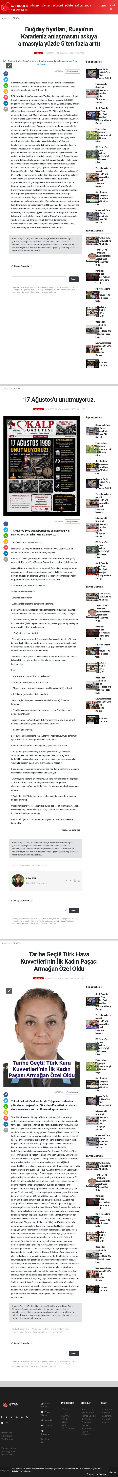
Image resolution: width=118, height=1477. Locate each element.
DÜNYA (16, 18)
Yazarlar (48, 1420)
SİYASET (45, 5)
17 (12, 542)
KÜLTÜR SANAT (68, 1428)
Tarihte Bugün (88, 1419)
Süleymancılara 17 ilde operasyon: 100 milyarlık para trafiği (102, 295)
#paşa (28, 1332)
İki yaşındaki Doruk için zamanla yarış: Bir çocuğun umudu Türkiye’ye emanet (102, 93)
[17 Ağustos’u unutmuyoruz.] (41, 466)
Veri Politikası (7, 1439)
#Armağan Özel (40, 1332)
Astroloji (105, 1422)
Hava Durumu (88, 1409)
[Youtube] (18, 1417)
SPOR (88, 5)
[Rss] (28, 1417)
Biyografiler (107, 1416)
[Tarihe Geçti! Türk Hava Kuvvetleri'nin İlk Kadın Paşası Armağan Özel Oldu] (41, 1035)
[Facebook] (2, 1417)
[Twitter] (7, 1417)
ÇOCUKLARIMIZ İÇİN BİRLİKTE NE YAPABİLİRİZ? (103, 241)
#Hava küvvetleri (56, 1332)
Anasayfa (6, 18)
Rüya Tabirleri (108, 1419)
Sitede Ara (107, 1409)
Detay (91, 1474)
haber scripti (5, 1473)
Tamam (102, 1474)
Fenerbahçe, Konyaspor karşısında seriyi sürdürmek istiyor (103, 135)
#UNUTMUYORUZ (40, 865)
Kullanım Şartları (8, 1448)
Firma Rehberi (88, 1428)
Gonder (74, 279)
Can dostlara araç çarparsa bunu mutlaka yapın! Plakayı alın (102, 198)
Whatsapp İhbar (8, 1451)
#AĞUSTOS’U (23, 865)
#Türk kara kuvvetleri (59, 1329)
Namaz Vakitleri (89, 1416)
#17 (13, 865)
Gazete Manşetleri (86, 1433)
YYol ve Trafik (88, 1413)
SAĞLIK (79, 5)
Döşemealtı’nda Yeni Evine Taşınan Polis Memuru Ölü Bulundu (102, 216)
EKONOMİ (58, 5)
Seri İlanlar (86, 1425)
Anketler (106, 1413)
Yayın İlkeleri (6, 1436)
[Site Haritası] (3, 1423)
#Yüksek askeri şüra (20, 1329)
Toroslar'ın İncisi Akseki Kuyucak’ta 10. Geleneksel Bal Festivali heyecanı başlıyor (103, 177)
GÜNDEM (34, 5)
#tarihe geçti (17, 1332)
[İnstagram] (13, 1417)
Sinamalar (86, 1422)
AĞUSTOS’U (20, 542)
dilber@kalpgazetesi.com (37, 883)
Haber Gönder (7, 1455)
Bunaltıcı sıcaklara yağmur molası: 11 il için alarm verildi (102, 277)
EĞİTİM (69, 5)
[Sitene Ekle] (8, 1423)
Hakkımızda (6, 1433)
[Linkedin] (23, 1417)
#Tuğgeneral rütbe (40, 1329)
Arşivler (48, 1426)
